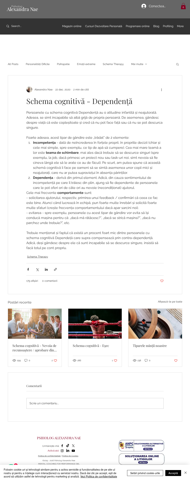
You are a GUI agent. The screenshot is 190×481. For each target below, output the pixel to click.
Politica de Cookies (70, 456)
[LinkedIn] (68, 451)
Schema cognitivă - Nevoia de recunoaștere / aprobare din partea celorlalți (34, 347)
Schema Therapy (113, 64)
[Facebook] (62, 446)
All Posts (13, 64)
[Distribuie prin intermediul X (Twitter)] (37, 269)
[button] (183, 6)
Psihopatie (63, 64)
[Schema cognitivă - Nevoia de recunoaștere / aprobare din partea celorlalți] (35, 324)
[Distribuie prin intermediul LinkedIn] (46, 269)
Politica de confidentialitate (49, 456)
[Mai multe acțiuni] (161, 89)
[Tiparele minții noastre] (155, 324)
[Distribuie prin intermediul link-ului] (55, 269)
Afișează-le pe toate (170, 301)
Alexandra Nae (22, 9)
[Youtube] (73, 451)
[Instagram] (62, 451)
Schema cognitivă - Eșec (91, 345)
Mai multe (137, 64)
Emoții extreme (86, 64)
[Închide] (185, 473)
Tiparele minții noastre (150, 345)
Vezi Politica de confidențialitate (98, 476)
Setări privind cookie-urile (145, 473)
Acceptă (173, 473)
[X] (73, 446)
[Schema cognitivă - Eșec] (95, 324)
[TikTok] (68, 446)
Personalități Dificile (38, 64)
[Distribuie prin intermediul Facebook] (28, 269)
